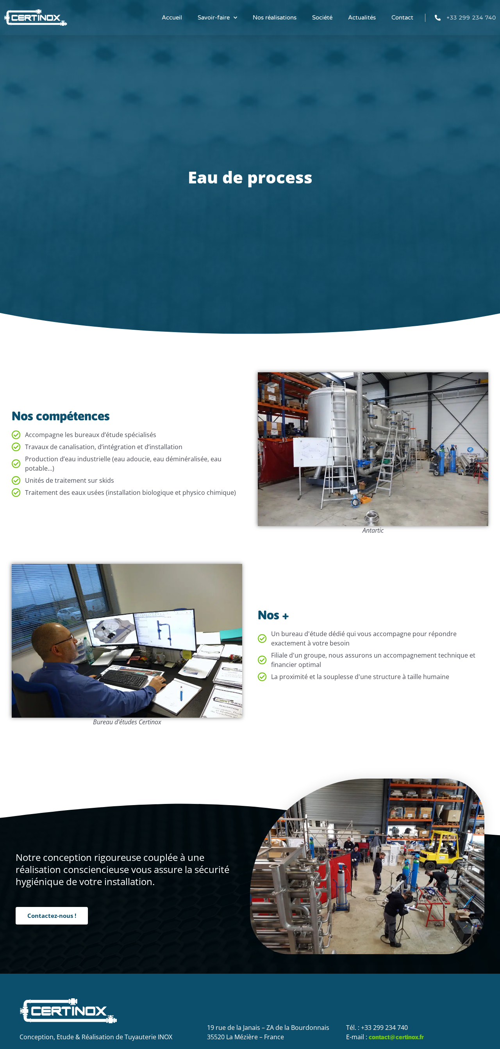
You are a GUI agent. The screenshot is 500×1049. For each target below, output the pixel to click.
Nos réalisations (274, 17)
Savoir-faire (214, 17)
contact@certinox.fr (396, 1036)
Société (322, 17)
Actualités (362, 17)
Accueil (172, 17)
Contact (402, 17)
